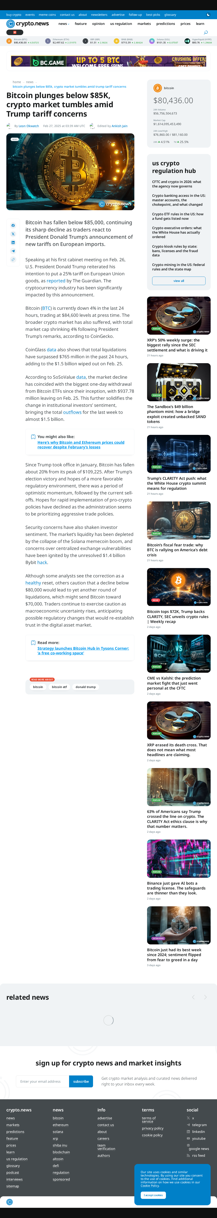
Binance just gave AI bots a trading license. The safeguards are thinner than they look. (176, 888)
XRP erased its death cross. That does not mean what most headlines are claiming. (177, 749)
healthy (33, 583)
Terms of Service (149, 1120)
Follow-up (135, 15)
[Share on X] (13, 234)
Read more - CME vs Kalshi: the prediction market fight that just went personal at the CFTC (179, 654)
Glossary (170, 15)
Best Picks (153, 15)
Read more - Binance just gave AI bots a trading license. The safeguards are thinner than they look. (179, 859)
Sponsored (61, 1179)
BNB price (128, 41)
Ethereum (60, 1124)
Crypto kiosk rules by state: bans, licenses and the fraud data (175, 251)
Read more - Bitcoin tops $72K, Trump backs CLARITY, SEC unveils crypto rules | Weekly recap (179, 587)
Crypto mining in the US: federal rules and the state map (178, 266)
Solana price (163, 41)
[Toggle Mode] (208, 14)
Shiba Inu (60, 1145)
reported (56, 281)
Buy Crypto (13, 15)
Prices (185, 23)
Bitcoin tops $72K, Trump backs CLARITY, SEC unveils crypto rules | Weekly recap (178, 616)
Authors (103, 1155)
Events (30, 15)
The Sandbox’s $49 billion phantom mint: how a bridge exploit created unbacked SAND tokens (176, 414)
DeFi (56, 1165)
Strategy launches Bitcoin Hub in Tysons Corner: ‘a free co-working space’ (83, 650)
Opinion (98, 23)
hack (42, 562)
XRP (55, 1138)
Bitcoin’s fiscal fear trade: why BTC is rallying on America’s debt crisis (177, 549)
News (62, 23)
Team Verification (106, 1147)
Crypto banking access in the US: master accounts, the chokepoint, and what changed (179, 200)
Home (17, 82)
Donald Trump (86, 687)
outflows (72, 412)
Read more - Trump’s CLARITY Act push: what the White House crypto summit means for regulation (179, 454)
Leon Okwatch (29, 126)
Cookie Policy (152, 1135)
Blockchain (61, 1152)
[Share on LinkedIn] (13, 242)
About (83, 15)
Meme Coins (47, 15)
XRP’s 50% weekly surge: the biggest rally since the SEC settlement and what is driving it (177, 345)
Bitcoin (38, 687)
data (51, 350)
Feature (81, 23)
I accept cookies (153, 1195)
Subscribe (81, 1081)
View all (179, 281)
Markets (144, 23)
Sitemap (12, 1186)
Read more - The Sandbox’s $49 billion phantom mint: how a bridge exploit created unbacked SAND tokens (179, 382)
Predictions (165, 23)
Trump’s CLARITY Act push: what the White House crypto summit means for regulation (176, 483)
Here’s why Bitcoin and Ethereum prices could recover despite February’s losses (81, 445)
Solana (58, 1131)
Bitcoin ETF (59, 687)
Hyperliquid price (198, 41)
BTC (46, 308)
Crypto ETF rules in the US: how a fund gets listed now (177, 216)
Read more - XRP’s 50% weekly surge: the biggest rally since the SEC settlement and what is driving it (179, 316)
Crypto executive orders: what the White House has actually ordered (177, 232)
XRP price (95, 41)
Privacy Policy (152, 1128)
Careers (103, 1138)
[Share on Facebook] (13, 225)
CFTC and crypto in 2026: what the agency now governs (176, 183)
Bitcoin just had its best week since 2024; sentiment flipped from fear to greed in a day (174, 954)
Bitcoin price (22, 41)
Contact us (67, 15)
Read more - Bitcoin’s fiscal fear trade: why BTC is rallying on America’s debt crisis (179, 520)
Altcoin (58, 1159)
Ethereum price (60, 41)
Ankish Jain (120, 126)
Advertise (118, 15)
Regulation (61, 1172)
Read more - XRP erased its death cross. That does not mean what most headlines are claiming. (179, 720)
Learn (200, 23)
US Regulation (121, 23)
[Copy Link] (13, 259)
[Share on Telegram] (13, 251)
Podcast (12, 1172)
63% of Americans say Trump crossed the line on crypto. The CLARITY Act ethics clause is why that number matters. (177, 819)
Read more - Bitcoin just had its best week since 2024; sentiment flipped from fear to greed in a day (179, 925)
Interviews (14, 1179)
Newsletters (99, 15)
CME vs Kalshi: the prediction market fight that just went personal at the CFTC (174, 683)
